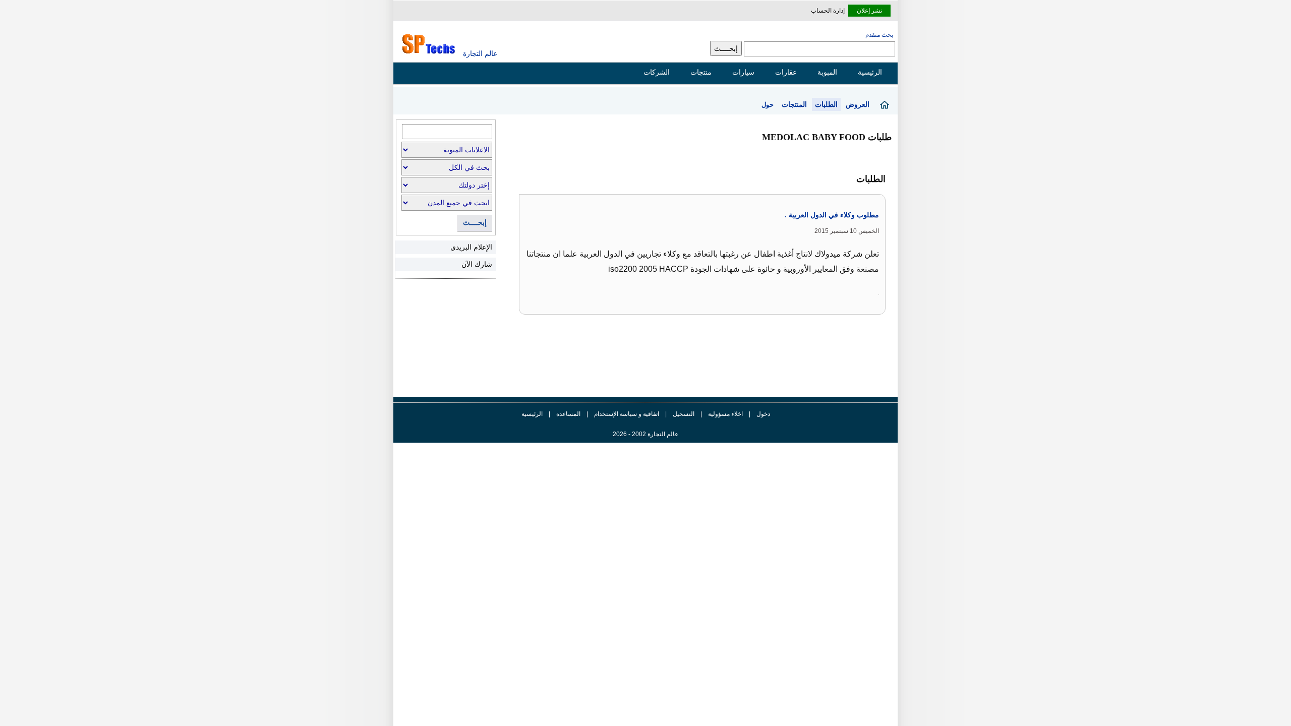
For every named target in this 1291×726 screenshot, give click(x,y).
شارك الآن (476, 264)
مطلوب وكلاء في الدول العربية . (832, 215)
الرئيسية (870, 72)
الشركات (656, 72)
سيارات (743, 72)
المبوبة (827, 72)
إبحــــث (475, 222)
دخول (763, 413)
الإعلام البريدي (471, 247)
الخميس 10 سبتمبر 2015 (846, 230)
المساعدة (568, 413)
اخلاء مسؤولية (725, 413)
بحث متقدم (879, 34)
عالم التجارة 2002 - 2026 (645, 434)
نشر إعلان (869, 10)
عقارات (786, 72)
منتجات (701, 72)
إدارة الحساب (828, 10)
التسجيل (683, 413)
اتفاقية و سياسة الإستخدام (626, 413)
